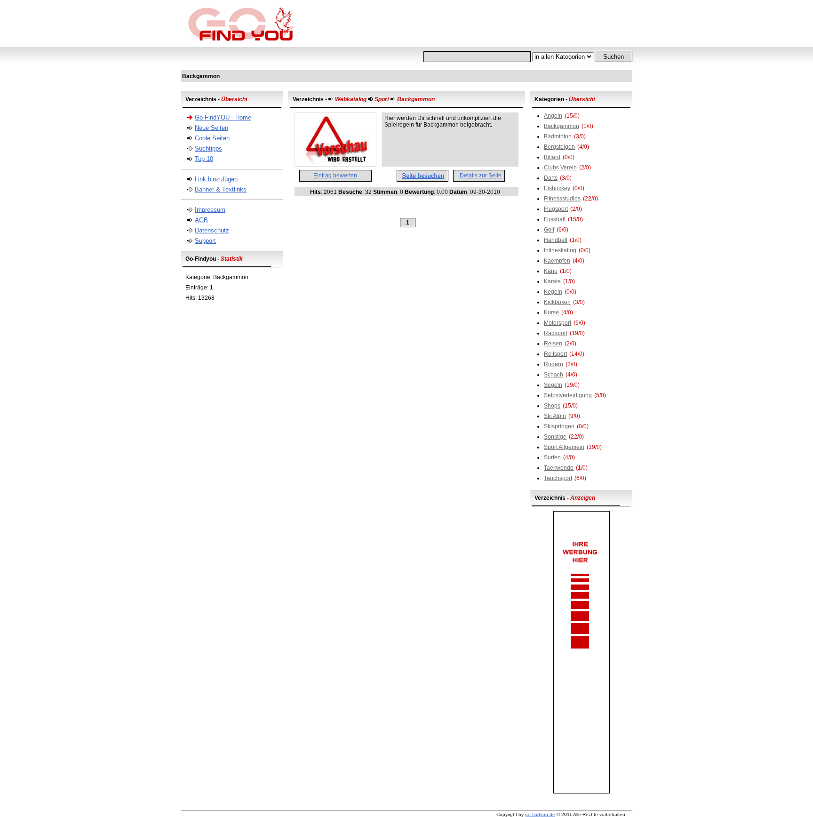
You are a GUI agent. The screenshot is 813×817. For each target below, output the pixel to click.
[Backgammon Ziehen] (335, 164)
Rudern (553, 364)
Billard (552, 157)
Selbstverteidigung (568, 395)
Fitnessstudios (562, 198)
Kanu (551, 271)
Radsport (555, 333)
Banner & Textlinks (221, 189)
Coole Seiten (212, 138)
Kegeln (553, 291)
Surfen (552, 457)
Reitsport (555, 354)
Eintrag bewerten (335, 175)
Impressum (210, 209)
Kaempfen (557, 260)
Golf (549, 229)
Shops (552, 405)
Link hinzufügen (216, 179)
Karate (552, 281)
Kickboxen (557, 302)
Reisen (553, 343)
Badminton (558, 136)
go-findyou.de (540, 814)
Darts (551, 178)
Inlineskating (560, 250)
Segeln (553, 385)
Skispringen (559, 426)
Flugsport (556, 209)
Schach (553, 374)
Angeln (553, 115)
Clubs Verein (560, 167)
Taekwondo (559, 468)
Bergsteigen (559, 147)
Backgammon (561, 126)
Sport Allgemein (564, 447)
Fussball (555, 219)
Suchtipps (208, 148)
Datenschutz (212, 230)
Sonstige (555, 436)
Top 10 (204, 158)
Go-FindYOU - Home (223, 117)
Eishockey (557, 188)
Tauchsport (558, 478)
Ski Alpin (555, 416)
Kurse (551, 312)
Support (205, 240)
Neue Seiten (211, 127)
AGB (201, 220)
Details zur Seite (481, 175)
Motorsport (557, 323)
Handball (555, 240)
